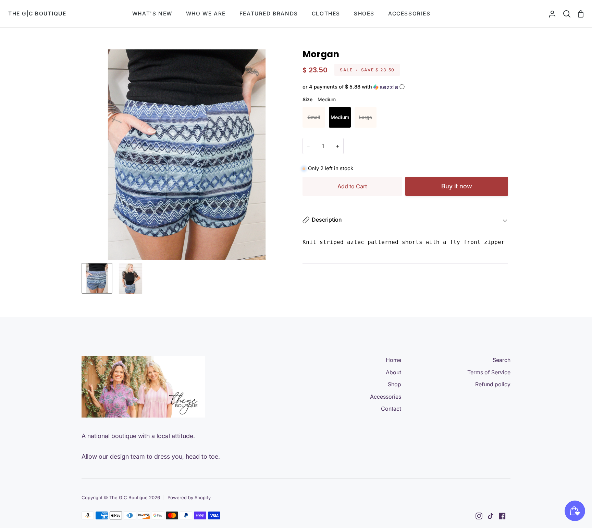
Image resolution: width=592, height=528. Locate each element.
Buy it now (456, 186)
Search (501, 359)
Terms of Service (488, 372)
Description (327, 219)
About (393, 372)
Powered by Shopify (189, 497)
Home (393, 359)
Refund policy (492, 384)
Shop (394, 384)
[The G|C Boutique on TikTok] (490, 516)
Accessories (385, 396)
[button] (405, 87)
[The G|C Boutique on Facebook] (502, 516)
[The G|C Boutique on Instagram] (479, 516)
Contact (391, 408)
